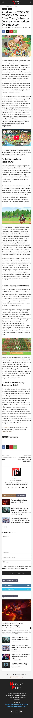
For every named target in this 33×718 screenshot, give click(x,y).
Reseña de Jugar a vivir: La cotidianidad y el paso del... (20, 664)
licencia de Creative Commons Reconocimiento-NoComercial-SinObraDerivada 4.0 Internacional (16, 696)
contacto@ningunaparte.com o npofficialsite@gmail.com (16, 705)
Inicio (3, 6)
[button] (3, 2)
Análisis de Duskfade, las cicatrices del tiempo (12, 624)
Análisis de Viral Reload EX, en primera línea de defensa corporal (21, 656)
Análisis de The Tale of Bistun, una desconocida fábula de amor (24, 459)
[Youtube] (23, 487)
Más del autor (21, 495)
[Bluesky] (27, 487)
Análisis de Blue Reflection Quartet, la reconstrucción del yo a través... (21, 647)
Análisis (15, 6)
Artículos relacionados (9, 495)
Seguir (28, 585)
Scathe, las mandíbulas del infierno (9, 458)
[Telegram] (13, 487)
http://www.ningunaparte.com (16, 480)
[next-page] (5, 527)
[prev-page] (3, 527)
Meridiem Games (7, 432)
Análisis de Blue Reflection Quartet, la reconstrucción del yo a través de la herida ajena (20, 520)
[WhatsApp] (15, 31)
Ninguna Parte (7, 27)
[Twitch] (16, 487)
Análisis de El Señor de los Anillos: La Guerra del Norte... (20, 638)
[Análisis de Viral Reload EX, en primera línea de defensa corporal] (6, 657)
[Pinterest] (11, 31)
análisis (6, 427)
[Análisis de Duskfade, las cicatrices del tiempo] (6, 502)
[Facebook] (3, 31)
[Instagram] (9, 487)
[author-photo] (16, 475)
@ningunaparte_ (16, 677)
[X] (7, 31)
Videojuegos (9, 6)
